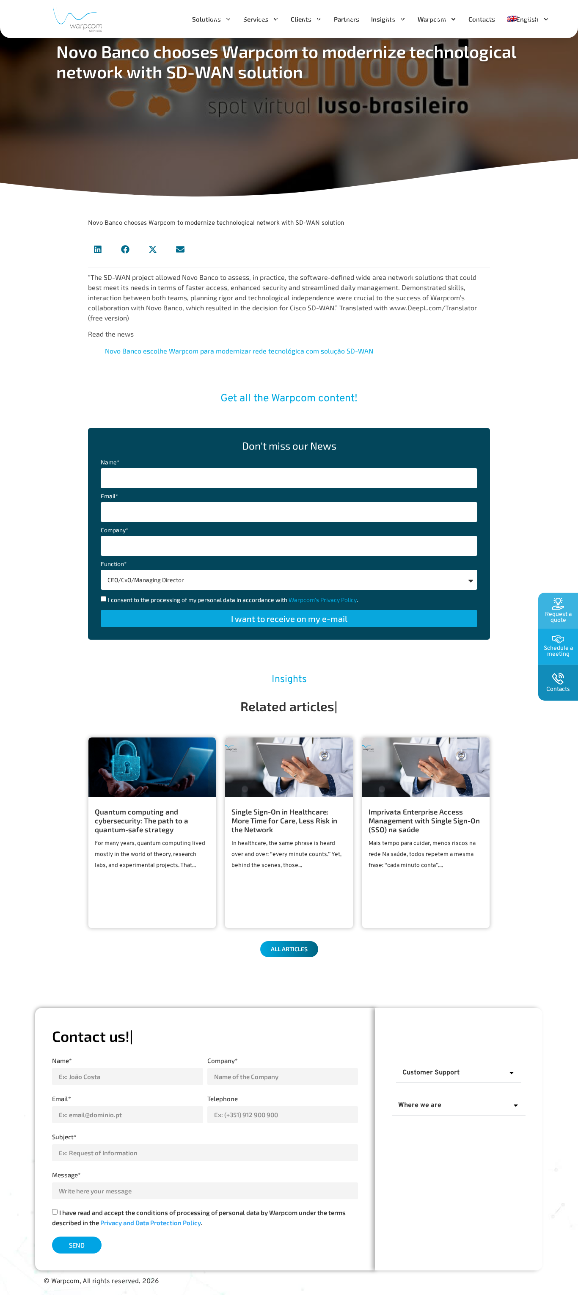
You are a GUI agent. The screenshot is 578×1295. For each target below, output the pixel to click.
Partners (357, 18)
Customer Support (431, 1073)
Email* (109, 496)
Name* (110, 462)
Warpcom (438, 18)
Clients (313, 18)
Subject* (64, 1136)
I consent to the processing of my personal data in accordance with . (233, 599)
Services (270, 18)
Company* (114, 530)
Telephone (222, 1098)
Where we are (419, 1105)
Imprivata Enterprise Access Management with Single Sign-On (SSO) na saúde (424, 820)
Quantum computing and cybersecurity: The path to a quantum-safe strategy (141, 820)
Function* (114, 564)
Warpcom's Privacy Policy (323, 599)
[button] (97, 249)
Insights (392, 18)
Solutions (223, 18)
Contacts (485, 18)
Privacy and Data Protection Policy (150, 1223)
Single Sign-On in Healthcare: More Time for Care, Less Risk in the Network (284, 820)
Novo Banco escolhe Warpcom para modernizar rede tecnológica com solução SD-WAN (239, 351)
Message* (66, 1175)
